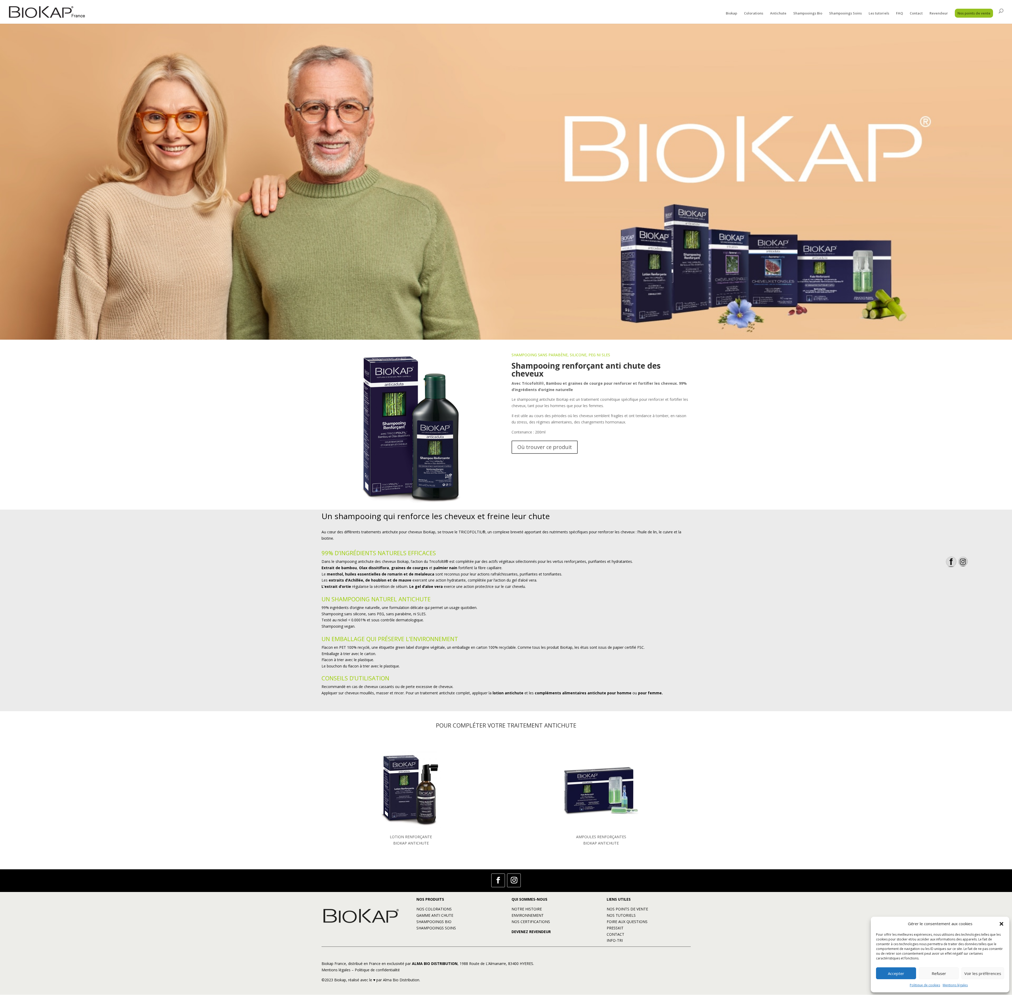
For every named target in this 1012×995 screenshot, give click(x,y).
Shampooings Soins (845, 13)
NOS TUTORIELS (621, 915)
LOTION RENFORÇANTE (411, 836)
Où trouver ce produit (544, 447)
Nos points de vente (973, 13)
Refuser (939, 973)
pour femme (650, 692)
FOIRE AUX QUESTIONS (627, 921)
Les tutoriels (879, 13)
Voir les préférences (982, 973)
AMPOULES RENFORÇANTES (601, 836)
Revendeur (939, 13)
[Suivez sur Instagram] (514, 880)
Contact (916, 13)
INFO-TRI (615, 940)
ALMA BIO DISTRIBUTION (435, 963)
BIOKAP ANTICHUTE (411, 843)
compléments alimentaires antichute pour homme (583, 692)
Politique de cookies (925, 985)
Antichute (778, 13)
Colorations (753, 13)
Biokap (731, 13)
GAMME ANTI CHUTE (434, 915)
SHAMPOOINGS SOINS (436, 927)
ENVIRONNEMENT (528, 915)
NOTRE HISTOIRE (527, 908)
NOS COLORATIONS (434, 908)
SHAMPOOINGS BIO (433, 921)
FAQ (899, 13)
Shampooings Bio (807, 13)
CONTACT (615, 934)
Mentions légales (955, 985)
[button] (1001, 923)
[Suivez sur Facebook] (498, 880)
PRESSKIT (615, 927)
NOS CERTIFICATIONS (531, 921)
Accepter (896, 973)
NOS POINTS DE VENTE (627, 908)
